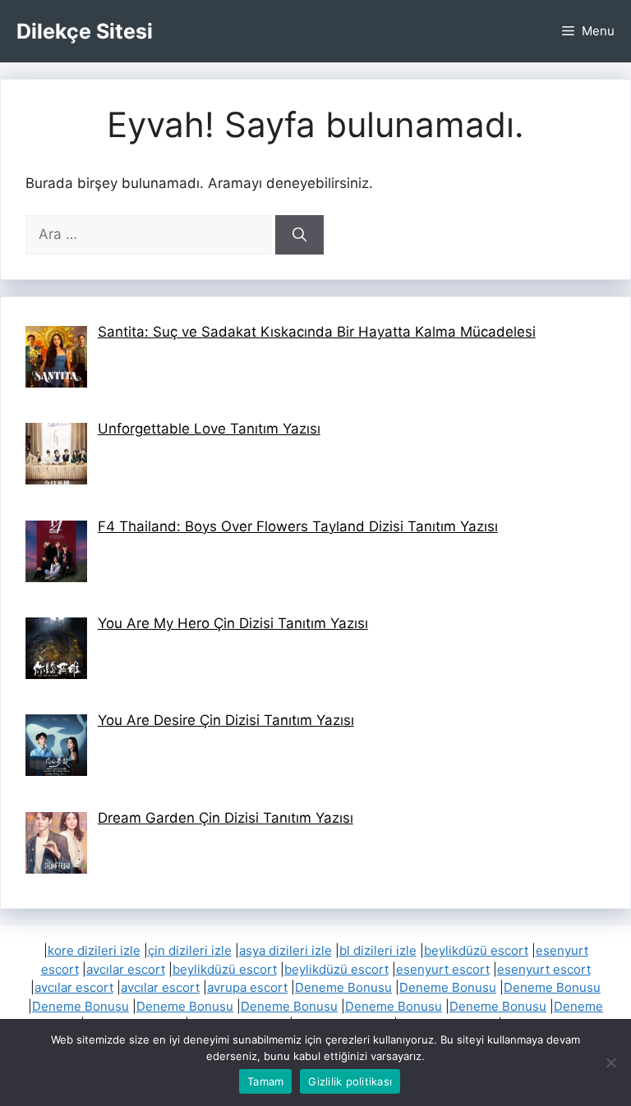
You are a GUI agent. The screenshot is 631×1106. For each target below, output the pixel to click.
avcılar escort (125, 969)
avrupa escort (247, 987)
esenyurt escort (443, 969)
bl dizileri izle (378, 950)
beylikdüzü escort (476, 950)
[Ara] (299, 235)
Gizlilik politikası (350, 1081)
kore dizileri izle (94, 950)
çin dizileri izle (190, 950)
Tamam (265, 1081)
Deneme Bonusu (343, 987)
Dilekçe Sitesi (84, 31)
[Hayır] (610, 1062)
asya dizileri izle (285, 950)
